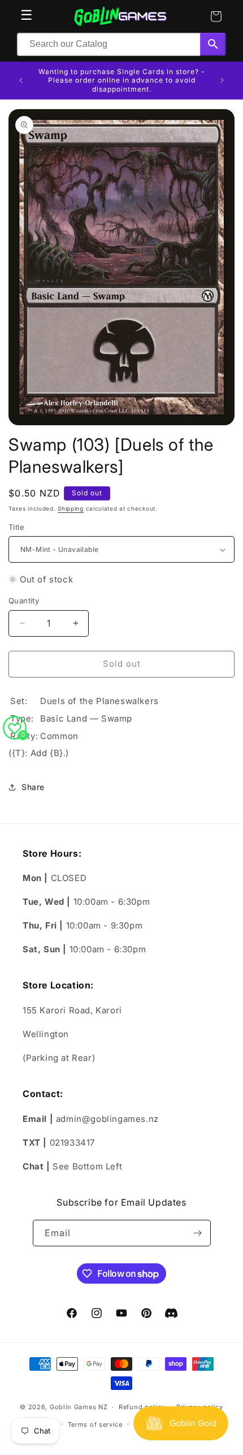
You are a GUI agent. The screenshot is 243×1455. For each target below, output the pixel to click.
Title (16, 527)
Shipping (71, 508)
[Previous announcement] (20, 80)
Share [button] (33, 787)
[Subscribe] (197, 1233)
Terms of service (95, 1424)
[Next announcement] (222, 80)
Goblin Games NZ (79, 1407)
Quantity (23, 600)
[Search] (213, 44)
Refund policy (142, 1407)
